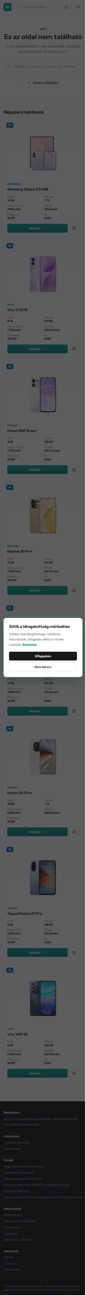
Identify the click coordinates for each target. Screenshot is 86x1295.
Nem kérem (43, 667)
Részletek (29, 645)
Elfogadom (43, 656)
